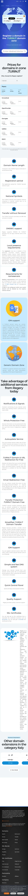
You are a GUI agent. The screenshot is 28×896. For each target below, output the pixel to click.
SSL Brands (5, 846)
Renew (3, 836)
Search (3, 834)
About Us (4, 882)
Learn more (14, 891)
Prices (16, 842)
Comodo (21, 619)
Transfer (16, 836)
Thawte (3, 854)
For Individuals (5, 867)
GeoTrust (17, 849)
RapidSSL (4, 851)
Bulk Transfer (5, 839)
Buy (11, 763)
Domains (5, 831)
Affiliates (17, 876)
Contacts (17, 882)
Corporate (17, 869)
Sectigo (3, 849)
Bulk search (17, 834)
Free (3, 861)
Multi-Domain (5, 864)
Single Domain (18, 861)
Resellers (4, 876)
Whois (16, 839)
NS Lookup (4, 842)
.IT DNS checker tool (10, 284)
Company (5, 880)
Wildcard (17, 864)
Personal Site (18, 867)
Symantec (4, 619)
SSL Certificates (7, 858)
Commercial (5, 869)
